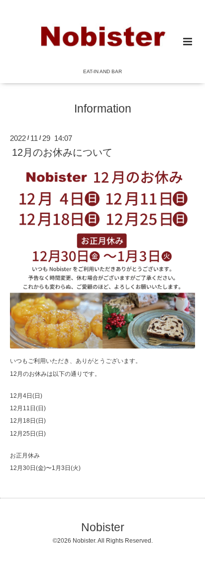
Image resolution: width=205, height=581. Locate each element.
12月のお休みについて (62, 152)
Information (102, 108)
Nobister (102, 527)
